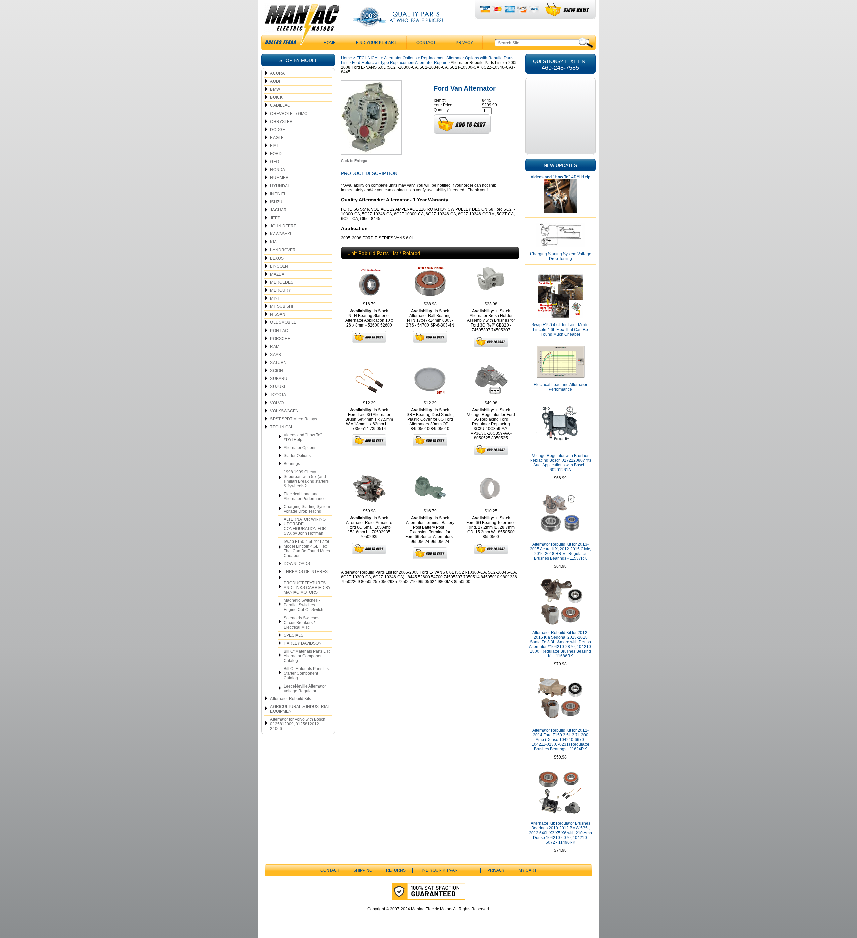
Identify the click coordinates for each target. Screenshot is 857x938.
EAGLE (277, 137)
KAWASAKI (280, 234)
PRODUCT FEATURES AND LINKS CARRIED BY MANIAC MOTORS (307, 588)
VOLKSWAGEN (284, 411)
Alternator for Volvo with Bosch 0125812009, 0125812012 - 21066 (297, 724)
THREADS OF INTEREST (307, 571)
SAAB (275, 354)
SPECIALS (293, 635)
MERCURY (280, 290)
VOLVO (277, 403)
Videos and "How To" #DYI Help (303, 437)
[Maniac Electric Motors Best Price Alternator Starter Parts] (302, 26)
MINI (274, 298)
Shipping (362, 870)
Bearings (292, 463)
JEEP (275, 218)
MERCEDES (281, 282)
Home (346, 58)
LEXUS (277, 258)
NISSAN (277, 314)
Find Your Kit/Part (376, 42)
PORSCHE (280, 338)
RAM (274, 346)
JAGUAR (278, 210)
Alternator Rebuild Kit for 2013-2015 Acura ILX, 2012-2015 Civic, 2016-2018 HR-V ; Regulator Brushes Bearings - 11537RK (560, 551)
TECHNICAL (281, 427)
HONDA (277, 169)
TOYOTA (278, 394)
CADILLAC (280, 105)
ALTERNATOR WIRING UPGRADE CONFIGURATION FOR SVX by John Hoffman (305, 526)
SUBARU (278, 378)
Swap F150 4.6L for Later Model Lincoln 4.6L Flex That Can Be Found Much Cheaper (307, 548)
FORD (276, 153)
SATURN (278, 362)
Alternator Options (300, 447)
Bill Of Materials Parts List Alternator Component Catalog (307, 656)
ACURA (277, 73)
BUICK (276, 97)
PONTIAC (279, 330)
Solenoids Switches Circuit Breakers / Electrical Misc (301, 623)
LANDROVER (283, 250)
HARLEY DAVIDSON (303, 643)
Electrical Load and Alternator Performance (305, 496)
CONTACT (426, 42)
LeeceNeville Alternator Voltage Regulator (305, 688)
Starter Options (297, 455)
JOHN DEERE (283, 226)
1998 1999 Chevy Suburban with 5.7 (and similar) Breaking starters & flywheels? (306, 479)
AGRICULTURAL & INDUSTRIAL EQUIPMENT (300, 709)
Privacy (464, 42)
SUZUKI (277, 386)
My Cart (528, 870)
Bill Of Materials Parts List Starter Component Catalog (307, 673)
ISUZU (276, 202)
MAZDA (277, 274)
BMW (275, 89)
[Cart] (567, 9)
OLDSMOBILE (283, 322)
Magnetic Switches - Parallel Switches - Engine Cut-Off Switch (303, 605)
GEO (274, 161)
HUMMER (279, 177)
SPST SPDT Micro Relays (293, 419)
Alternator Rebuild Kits (290, 698)
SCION (276, 370)
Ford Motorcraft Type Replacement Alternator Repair (399, 62)
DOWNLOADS (297, 563)
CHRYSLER (281, 121)
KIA (273, 242)
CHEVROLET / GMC (288, 113)
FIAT (274, 145)
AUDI (275, 81)
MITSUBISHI (281, 306)
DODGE (277, 129)
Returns (396, 870)
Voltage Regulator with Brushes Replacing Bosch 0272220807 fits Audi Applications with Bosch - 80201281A (560, 462)
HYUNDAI (279, 186)
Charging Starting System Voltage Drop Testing (307, 509)
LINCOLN (279, 266)
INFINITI (277, 194)
